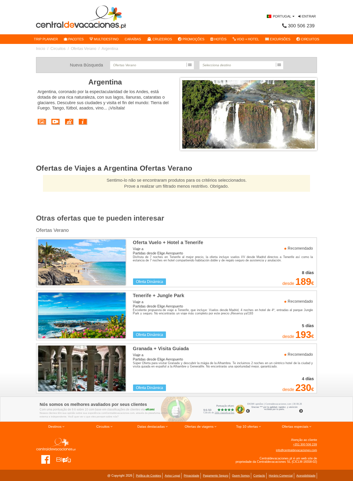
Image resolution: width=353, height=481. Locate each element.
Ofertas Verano (83, 49)
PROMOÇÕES (193, 39)
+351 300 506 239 (305, 444)
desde (288, 283)
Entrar (308, 16)
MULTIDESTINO (106, 39)
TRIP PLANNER (46, 39)
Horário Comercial (281, 475)
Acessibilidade (306, 475)
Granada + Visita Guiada (161, 348)
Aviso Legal (172, 475)
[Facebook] (45, 459)
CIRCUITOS (309, 39)
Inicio (40, 49)
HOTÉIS (219, 39)
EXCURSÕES (279, 39)
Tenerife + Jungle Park (158, 295)
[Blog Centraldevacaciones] (66, 459)
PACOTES (75, 39)
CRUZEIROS (162, 39)
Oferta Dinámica (149, 282)
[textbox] (152, 65)
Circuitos (58, 49)
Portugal (282, 16)
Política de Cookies (148, 475)
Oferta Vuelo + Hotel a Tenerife (168, 242)
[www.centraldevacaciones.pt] (81, 17)
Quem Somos (241, 475)
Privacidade (191, 475)
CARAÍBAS (133, 39)
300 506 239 (301, 25)
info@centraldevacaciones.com (296, 450)
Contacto (259, 475)
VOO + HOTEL (247, 39)
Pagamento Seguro (215, 475)
